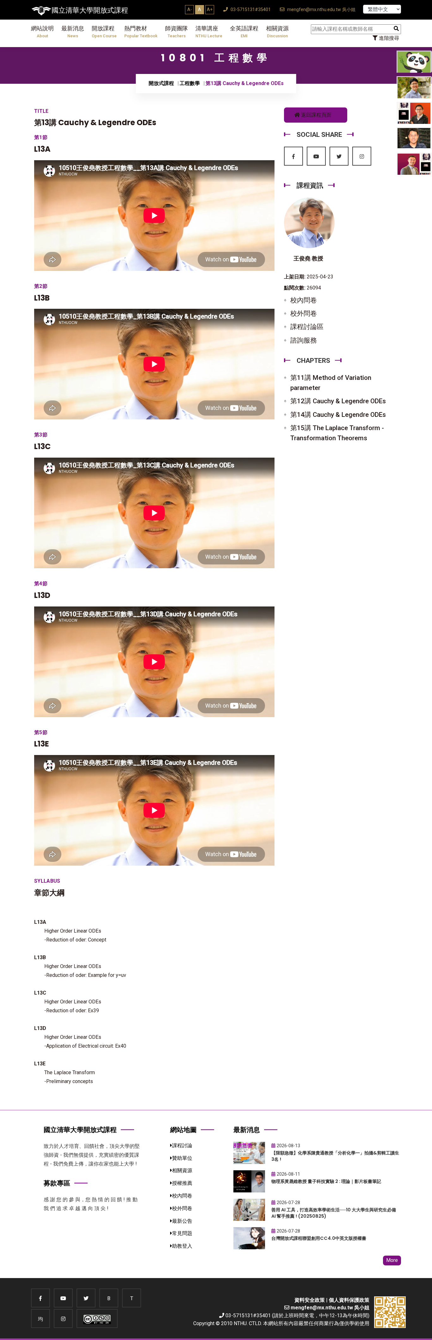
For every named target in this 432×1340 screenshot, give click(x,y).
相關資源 (277, 31)
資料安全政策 (309, 1300)
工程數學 (190, 83)
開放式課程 (161, 83)
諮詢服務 (303, 340)
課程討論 (182, 1145)
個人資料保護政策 (349, 1300)
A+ (210, 9)
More (392, 1260)
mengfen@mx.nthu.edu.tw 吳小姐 (320, 9)
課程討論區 (307, 327)
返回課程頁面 (315, 115)
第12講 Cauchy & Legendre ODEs (338, 401)
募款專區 (57, 1183)
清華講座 (208, 31)
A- (189, 9)
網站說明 (42, 31)
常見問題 (182, 1233)
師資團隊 (176, 31)
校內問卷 (303, 300)
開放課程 (104, 31)
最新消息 (72, 31)
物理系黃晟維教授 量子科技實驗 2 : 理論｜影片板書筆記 (326, 1181)
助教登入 (182, 1246)
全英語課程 (244, 31)
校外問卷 (303, 313)
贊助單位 (182, 1158)
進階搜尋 (388, 38)
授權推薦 (182, 1183)
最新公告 (182, 1221)
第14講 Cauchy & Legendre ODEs (338, 414)
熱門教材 (140, 31)
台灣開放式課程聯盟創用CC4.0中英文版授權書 (318, 1238)
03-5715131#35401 (250, 9)
